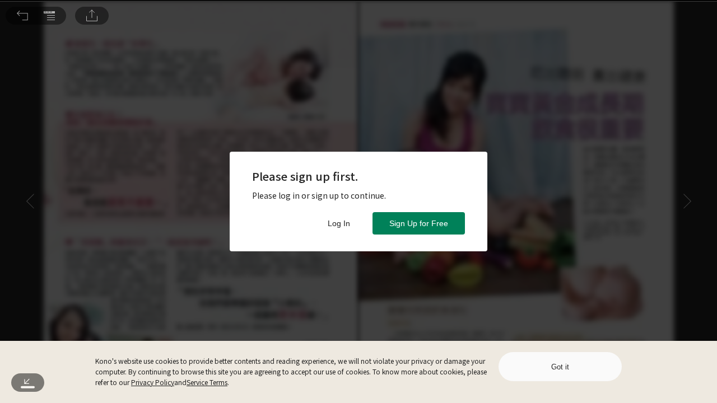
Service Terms (207, 382)
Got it (560, 367)
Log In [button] (339, 223)
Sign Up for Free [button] (418, 223)
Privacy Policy (152, 382)
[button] (22, 16)
